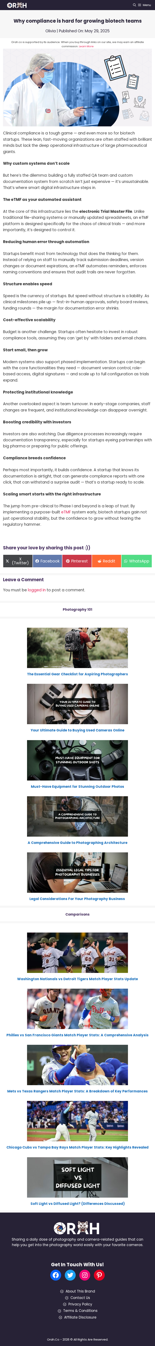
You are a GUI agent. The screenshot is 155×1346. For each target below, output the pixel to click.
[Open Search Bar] (134, 5)
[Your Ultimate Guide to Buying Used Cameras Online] (77, 721)
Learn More (86, 46)
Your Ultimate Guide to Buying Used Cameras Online (77, 730)
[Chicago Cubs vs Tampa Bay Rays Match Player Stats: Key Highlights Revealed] (77, 1138)
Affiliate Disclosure (80, 1317)
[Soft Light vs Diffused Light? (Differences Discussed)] (77, 1194)
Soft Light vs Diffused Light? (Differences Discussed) (77, 1203)
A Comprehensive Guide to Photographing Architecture (77, 842)
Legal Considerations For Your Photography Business (77, 898)
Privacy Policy (80, 1304)
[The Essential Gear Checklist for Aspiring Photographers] (77, 665)
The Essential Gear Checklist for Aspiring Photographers (77, 674)
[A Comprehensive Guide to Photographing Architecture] (77, 833)
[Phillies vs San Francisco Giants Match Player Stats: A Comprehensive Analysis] (77, 1026)
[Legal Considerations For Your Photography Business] (77, 890)
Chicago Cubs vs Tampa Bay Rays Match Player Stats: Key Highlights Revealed (77, 1147)
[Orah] (18, 5)
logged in (37, 590)
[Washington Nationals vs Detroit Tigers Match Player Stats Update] (77, 970)
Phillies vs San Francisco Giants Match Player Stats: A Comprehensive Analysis (77, 1035)
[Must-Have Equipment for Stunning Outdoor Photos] (77, 777)
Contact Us (80, 1297)
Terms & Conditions (80, 1310)
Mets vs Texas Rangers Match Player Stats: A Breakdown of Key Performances (77, 1091)
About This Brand (80, 1291)
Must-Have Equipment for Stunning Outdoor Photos (77, 786)
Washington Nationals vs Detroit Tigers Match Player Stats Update (77, 979)
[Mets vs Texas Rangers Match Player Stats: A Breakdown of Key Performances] (77, 1082)
